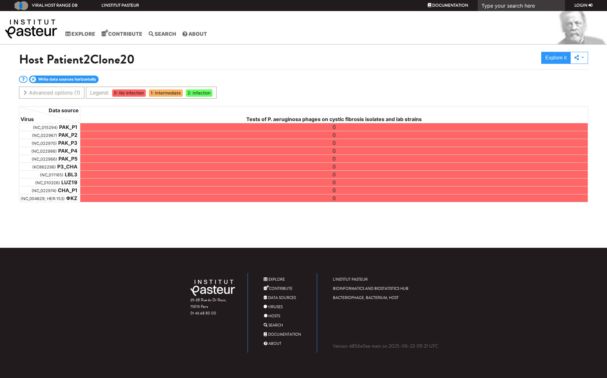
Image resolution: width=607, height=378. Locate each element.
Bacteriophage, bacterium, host (366, 298)
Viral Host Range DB (54, 5)
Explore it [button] (556, 57)
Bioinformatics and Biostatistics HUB (370, 288)
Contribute (124, 34)
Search (165, 34)
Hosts (273, 316)
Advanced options (54, 92)
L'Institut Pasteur (120, 5)
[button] (579, 58)
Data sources (281, 298)
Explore (83, 34)
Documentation (449, 5)
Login (581, 5)
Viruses (275, 307)
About (197, 34)
